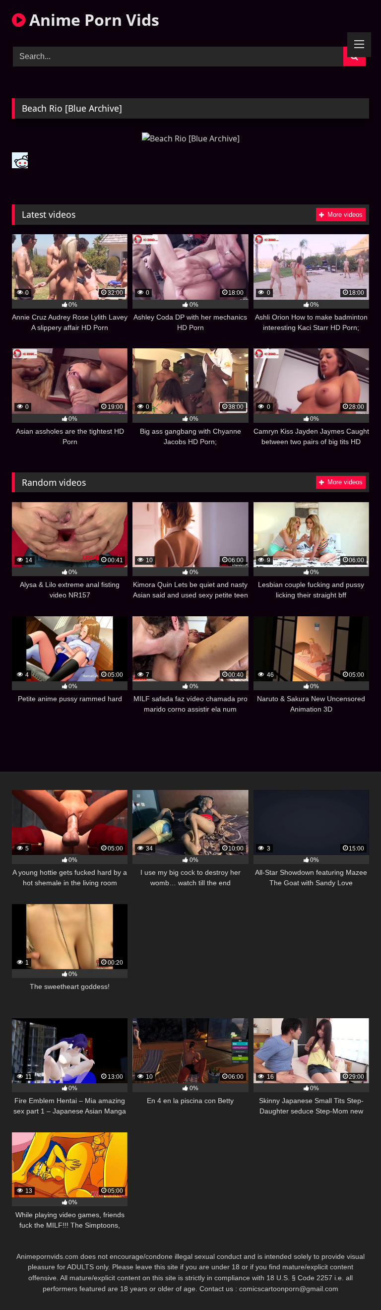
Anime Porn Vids (92, 19)
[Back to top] (350, 1280)
